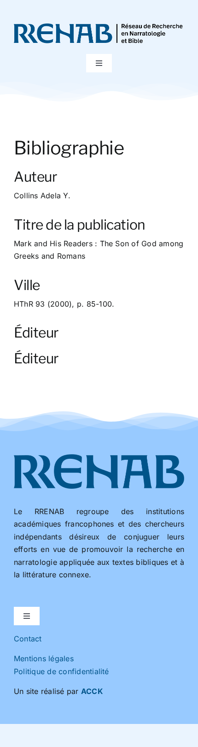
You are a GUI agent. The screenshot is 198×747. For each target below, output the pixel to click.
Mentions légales (44, 658)
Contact (28, 638)
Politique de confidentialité (61, 671)
